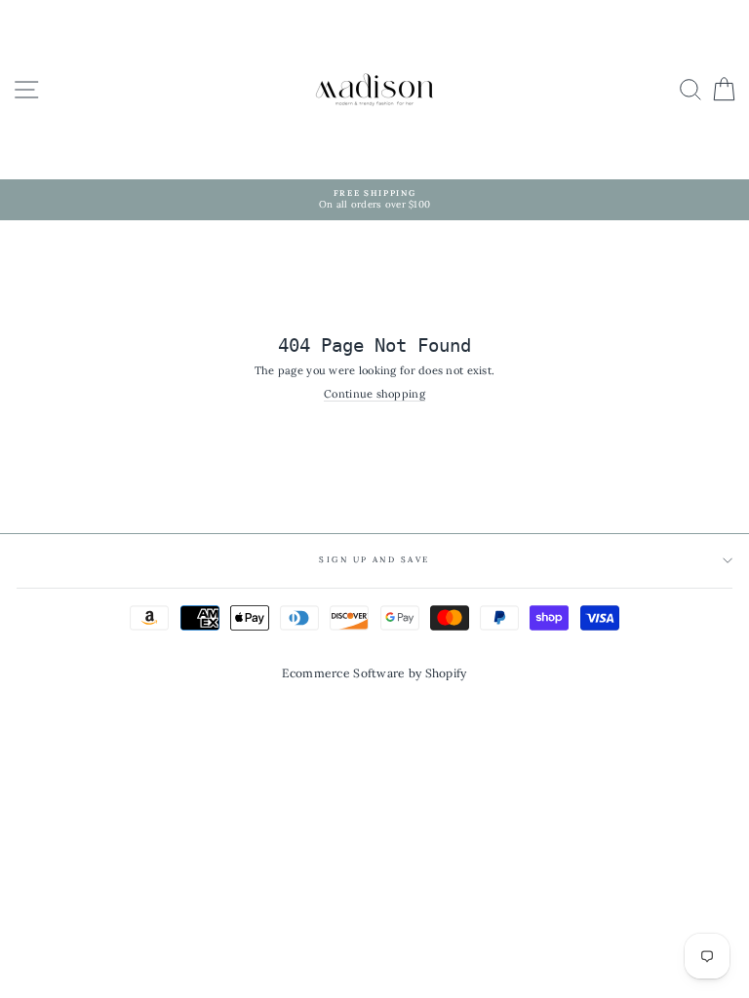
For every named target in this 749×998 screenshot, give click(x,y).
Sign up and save (374, 559)
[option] (374, 200)
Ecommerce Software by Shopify (374, 673)
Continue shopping (374, 394)
